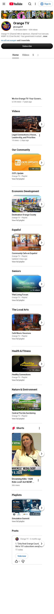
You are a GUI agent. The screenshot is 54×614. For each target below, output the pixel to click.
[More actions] (39, 135)
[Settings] (35, 4)
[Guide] (4, 4)
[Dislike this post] (23, 561)
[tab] (15, 55)
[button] (38, 55)
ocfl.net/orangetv (10, 40)
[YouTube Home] (15, 4)
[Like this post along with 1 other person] (16, 561)
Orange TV (16, 176)
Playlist (24, 176)
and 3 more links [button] (23, 40)
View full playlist (18, 179)
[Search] (29, 4)
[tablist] (27, 55)
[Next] (41, 124)
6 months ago (35, 539)
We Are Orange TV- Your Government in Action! (27, 99)
